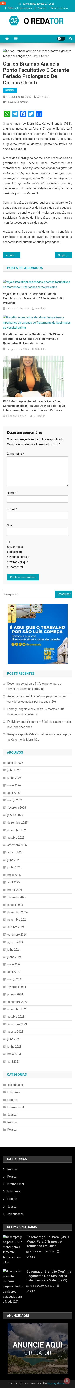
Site (9, 525)
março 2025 (15, 889)
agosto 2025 (15, 852)
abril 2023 (13, 1061)
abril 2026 (13, 792)
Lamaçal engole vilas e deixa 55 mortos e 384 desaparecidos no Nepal (35, 711)
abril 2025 (13, 882)
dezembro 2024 (17, 912)
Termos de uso (59, 8)
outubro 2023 (15, 1016)
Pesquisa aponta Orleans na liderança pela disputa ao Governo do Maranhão (39, 737)
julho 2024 (13, 949)
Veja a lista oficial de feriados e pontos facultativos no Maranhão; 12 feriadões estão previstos (33, 298)
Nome (12, 492)
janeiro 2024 (15, 994)
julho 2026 (13, 770)
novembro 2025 (17, 830)
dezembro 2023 (17, 1001)
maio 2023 (14, 1054)
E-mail (12, 509)
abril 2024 (13, 971)
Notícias (10, 90)
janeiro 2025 (15, 904)
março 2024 (15, 979)
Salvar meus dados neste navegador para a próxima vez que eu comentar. (18, 557)
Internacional (15, 1107)
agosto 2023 (15, 1031)
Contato (41, 8)
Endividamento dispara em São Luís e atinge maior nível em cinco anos (39, 724)
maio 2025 (14, 874)
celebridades (15, 1084)
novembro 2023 (17, 1009)
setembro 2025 (17, 845)
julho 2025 (13, 860)
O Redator (43, 96)
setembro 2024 (17, 934)
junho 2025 (14, 867)
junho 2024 (14, 957)
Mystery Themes (56, 1383)
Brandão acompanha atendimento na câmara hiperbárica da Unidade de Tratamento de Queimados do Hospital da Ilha (33, 339)
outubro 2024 (15, 927)
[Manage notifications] (67, 1381)
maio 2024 (14, 964)
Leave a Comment (17, 101)
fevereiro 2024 (16, 987)
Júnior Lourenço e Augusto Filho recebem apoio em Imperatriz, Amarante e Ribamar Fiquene (14, 255)
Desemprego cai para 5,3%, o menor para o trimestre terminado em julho (34, 686)
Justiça (12, 1114)
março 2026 (15, 800)
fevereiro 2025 (16, 897)
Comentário (15, 453)
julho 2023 (13, 1039)
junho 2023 (14, 1046)
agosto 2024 (15, 942)
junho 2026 (14, 777)
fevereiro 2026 (16, 807)
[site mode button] (61, 39)
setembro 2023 (17, 1024)
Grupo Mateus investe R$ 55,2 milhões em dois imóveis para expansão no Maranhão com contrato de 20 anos (65, 255)
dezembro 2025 (17, 822)
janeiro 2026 (15, 815)
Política (12, 1129)
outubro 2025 (15, 837)
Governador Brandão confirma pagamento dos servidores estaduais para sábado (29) (36, 699)
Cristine (30, 1256)
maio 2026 (14, 785)
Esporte (12, 1099)
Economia (13, 1092)
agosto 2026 (15, 762)
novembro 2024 (17, 919)
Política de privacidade (20, 8)
